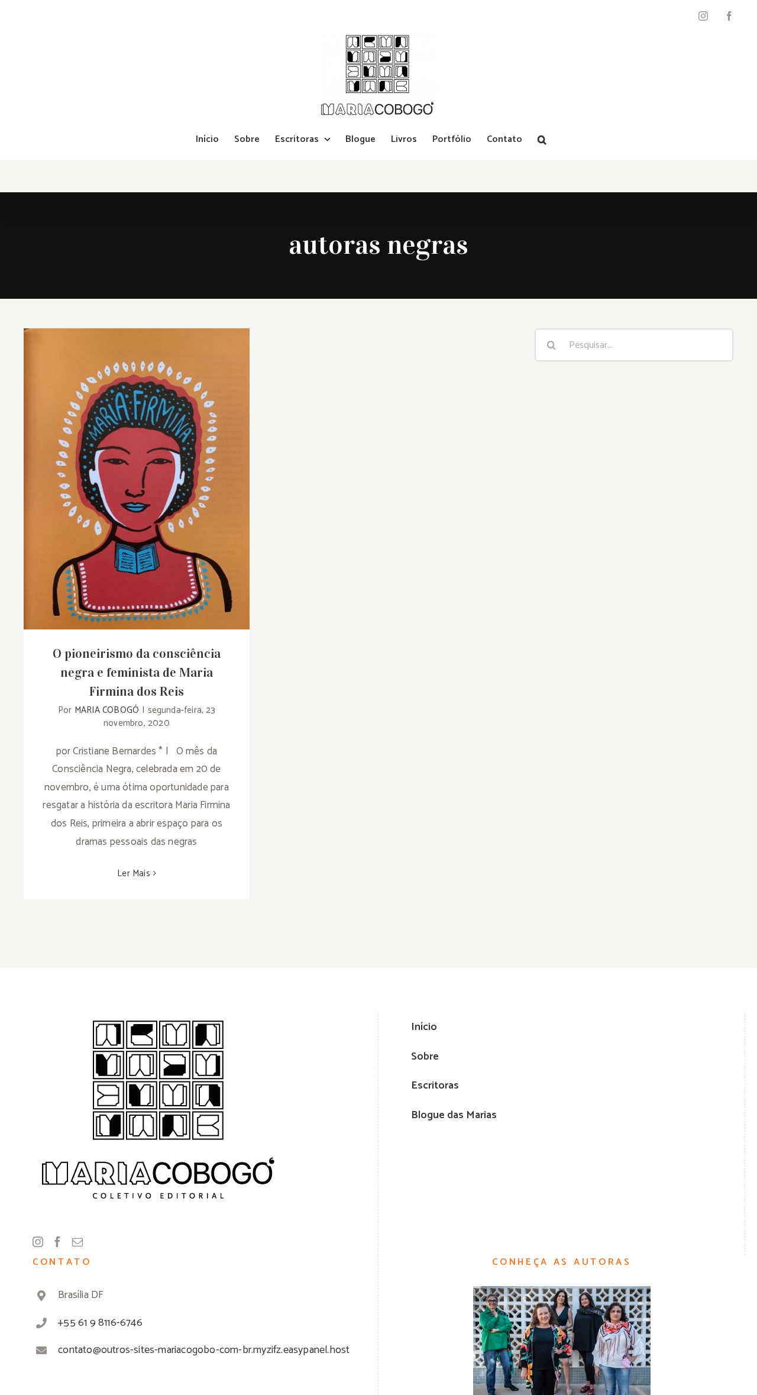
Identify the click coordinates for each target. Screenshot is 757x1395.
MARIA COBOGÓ (107, 710)
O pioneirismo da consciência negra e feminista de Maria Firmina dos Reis (136, 460)
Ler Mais (133, 873)
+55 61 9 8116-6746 (100, 1323)
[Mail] (77, 1241)
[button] (542, 140)
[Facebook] (57, 1241)
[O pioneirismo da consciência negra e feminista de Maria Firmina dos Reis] (137, 478)
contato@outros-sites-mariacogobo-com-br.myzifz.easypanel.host (204, 1350)
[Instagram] (38, 1241)
